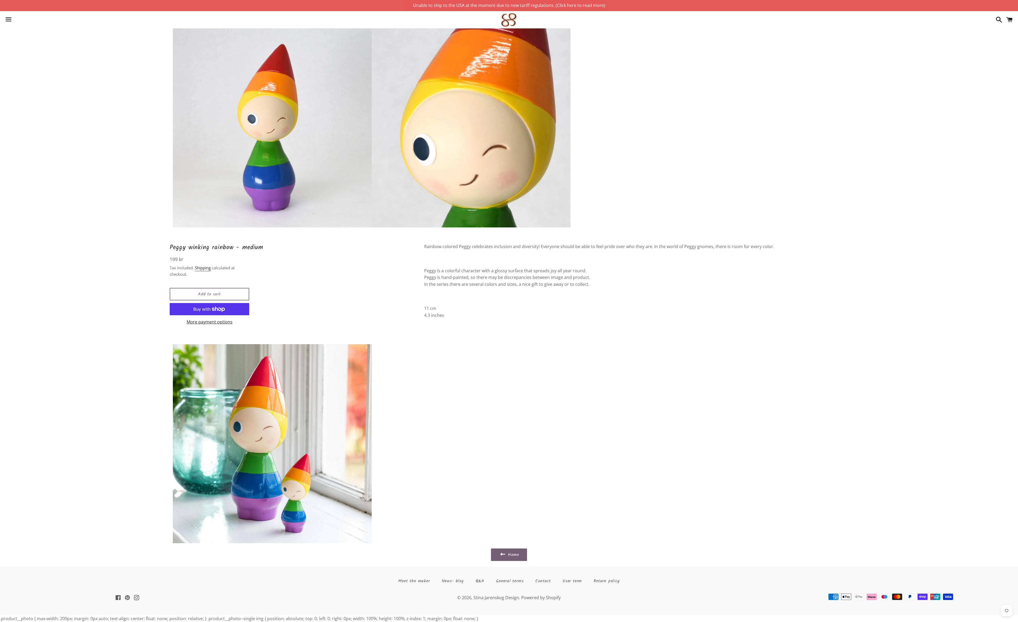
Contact (543, 581)
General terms (510, 581)
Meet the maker (414, 581)
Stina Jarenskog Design (496, 598)
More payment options (209, 322)
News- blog (453, 581)
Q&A (480, 581)
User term (572, 581)
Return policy (607, 581)
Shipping (203, 267)
